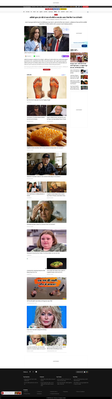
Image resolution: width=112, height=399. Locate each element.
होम (23, 11)
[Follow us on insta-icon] (36, 372)
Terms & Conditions (80, 391)
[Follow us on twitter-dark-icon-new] (33, 372)
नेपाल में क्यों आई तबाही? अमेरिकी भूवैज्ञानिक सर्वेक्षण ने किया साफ (64, 383)
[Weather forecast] (78, 7)
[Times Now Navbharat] (56, 9)
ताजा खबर (27, 11)
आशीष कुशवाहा (52, 19)
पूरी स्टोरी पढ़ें (46, 69)
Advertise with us (53, 391)
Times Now (33, 6)
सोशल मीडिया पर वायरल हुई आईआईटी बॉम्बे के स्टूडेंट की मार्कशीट (81, 383)
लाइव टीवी (86, 6)
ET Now (41, 6)
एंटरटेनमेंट (45, 11)
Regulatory (65, 391)
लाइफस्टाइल (51, 11)
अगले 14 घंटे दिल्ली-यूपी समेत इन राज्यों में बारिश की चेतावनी (81, 380)
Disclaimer (39, 393)
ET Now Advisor (52, 6)
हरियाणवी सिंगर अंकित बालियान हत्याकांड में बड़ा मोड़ (48, 380)
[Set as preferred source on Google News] (65, 56)
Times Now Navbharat (27, 6)
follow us (29, 56)
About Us (26, 391)
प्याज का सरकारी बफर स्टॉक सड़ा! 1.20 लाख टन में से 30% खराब (64, 380)
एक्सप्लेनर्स (63, 11)
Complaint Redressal (54, 393)
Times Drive (58, 6)
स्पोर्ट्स (34, 11)
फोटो (59, 11)
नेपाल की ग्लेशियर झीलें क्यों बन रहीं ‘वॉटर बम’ (31, 383)
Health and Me (64, 6)
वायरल (71, 11)
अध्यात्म (67, 11)
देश (31, 11)
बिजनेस (55, 11)
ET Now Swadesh (46, 6)
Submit (84, 45)
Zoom (37, 6)
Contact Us (39, 391)
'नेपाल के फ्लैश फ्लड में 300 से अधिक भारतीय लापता (30, 380)
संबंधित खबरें (73, 50)
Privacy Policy (27, 393)
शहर (37, 11)
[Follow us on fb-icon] (30, 372)
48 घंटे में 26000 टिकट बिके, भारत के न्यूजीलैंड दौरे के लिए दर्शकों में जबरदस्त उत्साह (47, 384)
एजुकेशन (41, 11)
